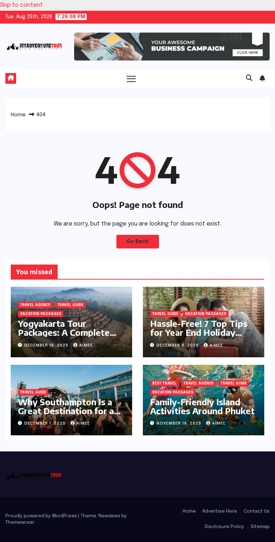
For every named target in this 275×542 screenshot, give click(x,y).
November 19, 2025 (179, 423)
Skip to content (21, 5)
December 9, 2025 (178, 345)
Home (18, 115)
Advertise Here (219, 511)
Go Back (137, 241)
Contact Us (256, 511)
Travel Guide (70, 305)
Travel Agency (35, 305)
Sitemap (260, 526)
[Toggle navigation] (131, 78)
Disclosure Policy (224, 526)
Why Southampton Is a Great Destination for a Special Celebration (66, 410)
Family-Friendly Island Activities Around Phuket (202, 406)
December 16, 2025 (47, 345)
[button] (249, 78)
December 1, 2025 (45, 423)
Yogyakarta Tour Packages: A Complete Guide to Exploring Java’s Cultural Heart (69, 336)
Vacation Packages (40, 314)
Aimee (86, 345)
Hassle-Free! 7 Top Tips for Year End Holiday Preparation (198, 332)
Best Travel (164, 383)
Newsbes (109, 516)
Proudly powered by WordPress (41, 516)
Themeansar (19, 522)
